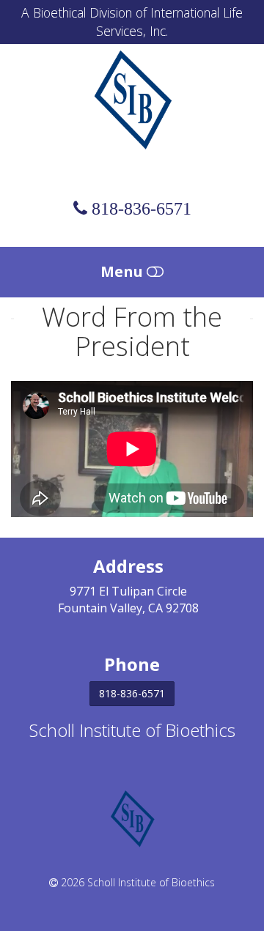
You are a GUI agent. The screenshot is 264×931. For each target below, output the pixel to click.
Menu (123, 271)
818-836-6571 (132, 693)
